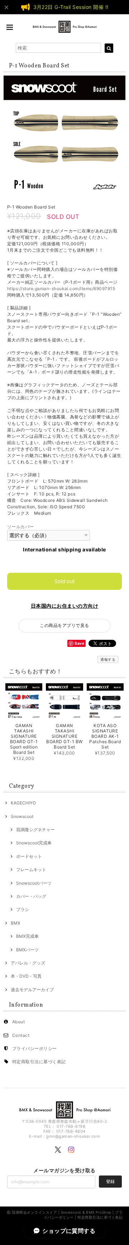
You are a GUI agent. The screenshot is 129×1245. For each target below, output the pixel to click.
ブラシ (22, 909)
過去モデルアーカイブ (32, 989)
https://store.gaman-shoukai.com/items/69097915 (61, 288)
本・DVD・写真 (26, 976)
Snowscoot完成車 (34, 842)
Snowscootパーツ (34, 883)
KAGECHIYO (23, 803)
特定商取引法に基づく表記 (39, 1061)
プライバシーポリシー (34, 1048)
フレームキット (31, 869)
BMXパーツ (27, 949)
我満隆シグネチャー (35, 829)
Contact (20, 1035)
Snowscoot (22, 816)
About (18, 1021)
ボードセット (29, 856)
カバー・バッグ (31, 896)
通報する (107, 659)
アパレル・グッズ (28, 963)
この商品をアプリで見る (64, 625)
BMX (15, 923)
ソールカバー (20, 526)
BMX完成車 (27, 936)
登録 (110, 1181)
